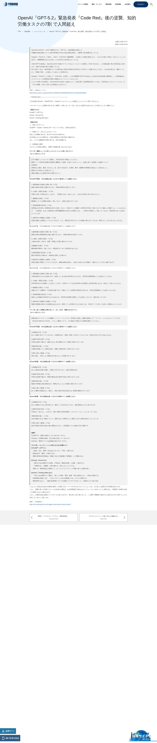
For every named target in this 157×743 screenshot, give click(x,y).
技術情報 (118, 4)
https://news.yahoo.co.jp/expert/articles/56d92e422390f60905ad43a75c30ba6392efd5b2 (58, 93)
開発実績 (108, 4)
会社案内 (127, 4)
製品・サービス (97, 4)
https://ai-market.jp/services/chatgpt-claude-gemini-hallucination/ (50, 504)
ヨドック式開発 (83, 4)
